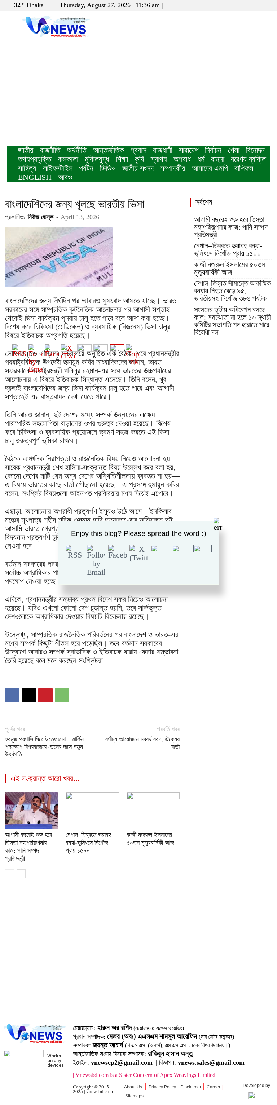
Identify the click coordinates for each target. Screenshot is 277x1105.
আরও (65, 177)
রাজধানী (162, 150)
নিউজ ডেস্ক (40, 217)
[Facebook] (240, 5)
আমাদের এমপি (210, 168)
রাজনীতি (50, 150)
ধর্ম (201, 159)
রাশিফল (243, 168)
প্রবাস (138, 150)
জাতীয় (26, 150)
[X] (252, 5)
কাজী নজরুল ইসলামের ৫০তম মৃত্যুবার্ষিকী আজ (229, 268)
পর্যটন (86, 168)
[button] (229, 5)
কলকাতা (68, 159)
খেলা (233, 150)
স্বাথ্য (159, 159)
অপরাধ (182, 159)
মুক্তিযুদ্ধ (97, 159)
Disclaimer (190, 1087)
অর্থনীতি (77, 150)
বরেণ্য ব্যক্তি (248, 159)
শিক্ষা (122, 159)
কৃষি (139, 159)
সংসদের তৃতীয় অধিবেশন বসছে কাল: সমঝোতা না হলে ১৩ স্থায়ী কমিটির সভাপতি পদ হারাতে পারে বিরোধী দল (232, 321)
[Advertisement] (138, 91)
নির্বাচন (213, 150)
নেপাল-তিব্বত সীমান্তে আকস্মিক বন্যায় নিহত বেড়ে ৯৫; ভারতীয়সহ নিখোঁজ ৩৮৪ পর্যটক (232, 291)
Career (213, 1087)
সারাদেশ (188, 150)
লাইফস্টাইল (57, 168)
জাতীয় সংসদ (138, 168)
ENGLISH (35, 177)
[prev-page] (9, 873)
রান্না (217, 159)
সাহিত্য (27, 168)
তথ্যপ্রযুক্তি (34, 159)
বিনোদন (255, 150)
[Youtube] (264, 5)
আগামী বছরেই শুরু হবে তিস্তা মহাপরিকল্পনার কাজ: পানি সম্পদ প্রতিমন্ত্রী (231, 227)
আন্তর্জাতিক (108, 150)
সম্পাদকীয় (172, 168)
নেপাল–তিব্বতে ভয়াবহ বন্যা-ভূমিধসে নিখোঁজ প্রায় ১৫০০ (228, 249)
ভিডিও (108, 168)
